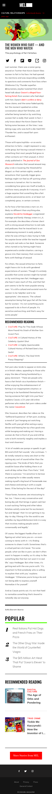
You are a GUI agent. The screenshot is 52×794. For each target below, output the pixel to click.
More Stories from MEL (26, 755)
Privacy (26, 782)
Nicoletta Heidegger (23, 214)
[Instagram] (44, 61)
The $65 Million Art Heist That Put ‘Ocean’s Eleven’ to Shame (29, 662)
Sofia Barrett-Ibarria (33, 13)
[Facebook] (14, 61)
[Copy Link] (37, 61)
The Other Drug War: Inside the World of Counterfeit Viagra (29, 647)
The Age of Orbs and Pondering (34, 699)
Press (35, 782)
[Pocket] (29, 61)
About (16, 782)
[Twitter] (7, 61)
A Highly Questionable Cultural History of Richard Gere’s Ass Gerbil (25, 349)
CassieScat (20, 407)
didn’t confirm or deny (31, 99)
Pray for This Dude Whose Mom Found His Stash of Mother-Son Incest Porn (25, 330)
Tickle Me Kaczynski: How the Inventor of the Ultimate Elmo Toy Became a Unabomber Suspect (36, 727)
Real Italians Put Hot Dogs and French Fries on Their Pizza (28, 633)
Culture (5, 13)
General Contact (26, 786)
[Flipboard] (22, 61)
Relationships (17, 13)
